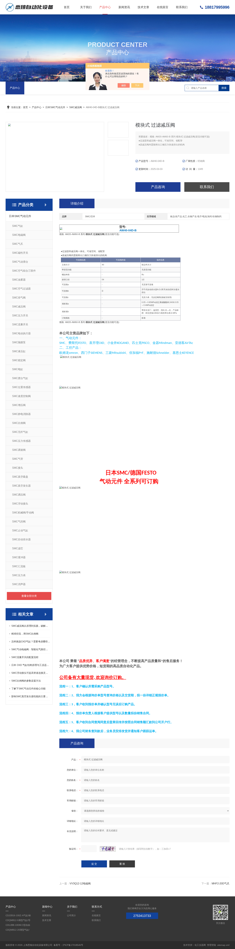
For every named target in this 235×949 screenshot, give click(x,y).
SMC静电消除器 (21, 414)
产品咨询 (158, 187)
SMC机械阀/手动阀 (23, 512)
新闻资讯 (124, 7)
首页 (67, 7)
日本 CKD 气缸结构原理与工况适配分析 (30, 665)
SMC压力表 (19, 575)
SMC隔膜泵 (19, 342)
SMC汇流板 (19, 566)
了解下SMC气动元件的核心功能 (28, 688)
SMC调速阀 (19, 450)
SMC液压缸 (19, 351)
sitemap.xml (223, 945)
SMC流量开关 (20, 324)
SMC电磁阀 (19, 235)
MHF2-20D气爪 (220, 883)
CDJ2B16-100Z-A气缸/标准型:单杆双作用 (18, 916)
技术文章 (143, 7)
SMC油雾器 (19, 279)
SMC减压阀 (75, 107)
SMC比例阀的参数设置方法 (26, 680)
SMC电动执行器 (21, 333)
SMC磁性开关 (20, 252)
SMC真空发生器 (21, 485)
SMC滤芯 (17, 548)
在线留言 (162, 7)
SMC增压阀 (19, 405)
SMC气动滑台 (20, 261)
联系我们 (182, 7)
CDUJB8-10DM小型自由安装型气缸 (18, 925)
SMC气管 (17, 458)
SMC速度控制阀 (21, 396)
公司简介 (71, 915)
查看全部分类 (29, 596)
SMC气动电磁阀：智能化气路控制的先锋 (30, 649)
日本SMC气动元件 (55, 107)
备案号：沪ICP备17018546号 (68, 945)
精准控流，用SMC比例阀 (24, 633)
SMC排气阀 (19, 297)
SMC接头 (17, 467)
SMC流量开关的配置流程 (24, 657)
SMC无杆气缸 (20, 432)
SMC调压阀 (19, 494)
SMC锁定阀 (19, 360)
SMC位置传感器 (21, 387)
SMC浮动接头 (20, 503)
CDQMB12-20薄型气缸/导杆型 (17, 930)
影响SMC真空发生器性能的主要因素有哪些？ (30, 696)
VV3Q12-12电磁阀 (80, 883)
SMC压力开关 (20, 315)
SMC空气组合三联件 (24, 270)
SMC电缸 (17, 369)
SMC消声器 (19, 584)
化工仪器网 (200, 945)
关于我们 (86, 7)
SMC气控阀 (19, 521)
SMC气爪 (17, 243)
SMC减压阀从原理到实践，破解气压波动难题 (30, 625)
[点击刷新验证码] (108, 849)
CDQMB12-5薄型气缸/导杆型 (18, 921)
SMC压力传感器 (21, 441)
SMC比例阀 (19, 423)
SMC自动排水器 (21, 539)
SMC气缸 (17, 226)
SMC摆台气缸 (20, 378)
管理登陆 (211, 945)
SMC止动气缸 (20, 530)
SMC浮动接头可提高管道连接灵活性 (30, 672)
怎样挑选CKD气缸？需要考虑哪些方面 (30, 641)
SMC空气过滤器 (21, 288)
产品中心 (105, 7)
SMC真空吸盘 (20, 476)
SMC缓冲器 (19, 557)
